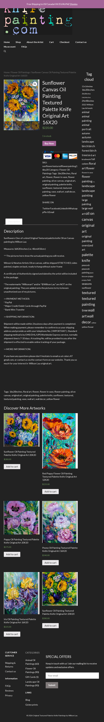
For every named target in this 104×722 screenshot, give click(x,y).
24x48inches (88, 101)
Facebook (55, 208)
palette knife (65, 184)
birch (85, 146)
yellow (93, 323)
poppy (90, 276)
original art (70, 180)
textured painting (12, 399)
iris (94, 182)
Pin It (46, 212)
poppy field (86, 280)
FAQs (24, 46)
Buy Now (49, 143)
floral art (27, 391)
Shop (18, 42)
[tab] (13, 222)
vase (53, 191)
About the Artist (35, 42)
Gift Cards (30, 677)
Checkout (65, 42)
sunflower (47, 188)
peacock (86, 265)
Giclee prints (31, 704)
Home (7, 42)
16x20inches (64, 173)
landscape (88, 186)
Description (14, 221)
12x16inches (87, 86)
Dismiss (73, 4)
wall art (60, 191)
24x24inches (86, 97)
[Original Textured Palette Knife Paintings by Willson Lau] (38, 17)
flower (49, 177)
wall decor (70, 191)
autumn (86, 133)
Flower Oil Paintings (20, 72)
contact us (22, 359)
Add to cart (12, 466)
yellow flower (49, 195)
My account (10, 46)
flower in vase (60, 177)
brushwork (86, 159)
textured (57, 188)
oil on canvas (57, 180)
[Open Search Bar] (5, 51)
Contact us (80, 42)
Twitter (46, 208)
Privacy (8, 695)
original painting (50, 184)
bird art (92, 155)
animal (85, 112)
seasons (87, 283)
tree (85, 310)
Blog (27, 699)
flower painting (62, 391)
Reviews (9, 690)
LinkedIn (64, 208)
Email (51, 212)
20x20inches (86, 94)
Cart (51, 42)
